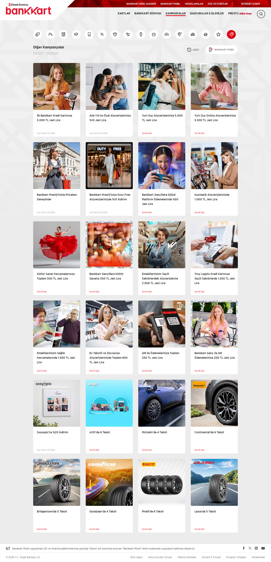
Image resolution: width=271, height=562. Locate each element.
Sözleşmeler (258, 557)
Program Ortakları (236, 557)
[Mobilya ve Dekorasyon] (166, 34)
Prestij (239, 13)
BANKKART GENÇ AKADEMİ (141, 3)
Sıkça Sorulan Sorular (160, 557)
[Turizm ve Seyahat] (179, 34)
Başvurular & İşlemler (207, 13)
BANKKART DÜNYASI (147, 13)
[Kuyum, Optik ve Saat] (140, 34)
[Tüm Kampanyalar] (37, 34)
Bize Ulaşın (137, 557)
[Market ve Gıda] (153, 34)
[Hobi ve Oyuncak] (128, 34)
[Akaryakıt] (50, 34)
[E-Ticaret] (102, 34)
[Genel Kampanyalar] (218, 34)
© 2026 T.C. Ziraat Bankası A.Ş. (23, 557)
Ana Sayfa (38, 52)
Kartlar (124, 13)
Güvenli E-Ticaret (211, 557)
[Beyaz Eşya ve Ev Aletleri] (63, 34)
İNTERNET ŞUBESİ (250, 3)
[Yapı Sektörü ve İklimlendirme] (205, 34)
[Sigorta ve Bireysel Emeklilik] (192, 34)
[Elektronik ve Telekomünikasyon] (89, 34)
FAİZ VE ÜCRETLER (218, 3)
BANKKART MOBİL (170, 3)
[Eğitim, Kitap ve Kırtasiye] (76, 34)
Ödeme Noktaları (187, 557)
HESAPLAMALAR (194, 3)
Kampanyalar (176, 13)
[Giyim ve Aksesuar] (115, 34)
